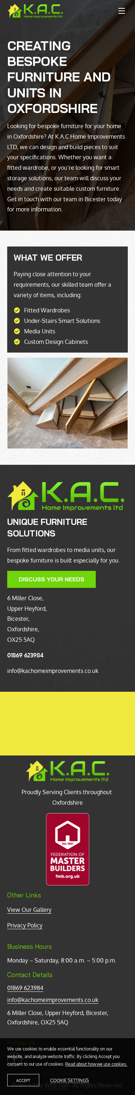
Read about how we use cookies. (96, 1064)
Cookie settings (69, 1080)
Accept (23, 1080)
